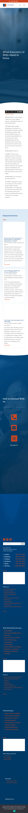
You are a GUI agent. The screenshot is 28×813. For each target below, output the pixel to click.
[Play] (6, 112)
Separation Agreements (9, 592)
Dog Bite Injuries (10, 720)
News (5, 244)
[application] (14, 111)
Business (5, 674)
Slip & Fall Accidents (11, 718)
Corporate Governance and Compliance (13, 687)
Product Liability (10, 725)
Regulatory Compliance (11, 649)
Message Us (14, 445)
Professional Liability (11, 729)
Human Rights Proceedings (12, 647)
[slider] (20, 111)
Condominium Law (9, 276)
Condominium (8, 644)
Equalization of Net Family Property (12, 606)
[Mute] (17, 112)
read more (7, 264)
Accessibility (8, 631)
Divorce (6, 596)
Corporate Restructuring (10, 686)
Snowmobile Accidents (12, 716)
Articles (14, 242)
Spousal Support (8, 601)
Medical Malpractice (11, 727)
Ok (14, 811)
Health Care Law (8, 689)
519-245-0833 (20, 561)
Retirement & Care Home (12, 638)
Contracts (6, 680)
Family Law (20, 242)
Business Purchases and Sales (11, 679)
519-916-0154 (20, 559)
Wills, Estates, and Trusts (9, 753)
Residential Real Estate (11, 781)
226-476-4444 (20, 557)
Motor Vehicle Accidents (12, 713)
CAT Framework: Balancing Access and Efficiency (12, 271)
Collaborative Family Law (10, 589)
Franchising (7, 682)
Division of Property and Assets (11, 598)
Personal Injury (8, 710)
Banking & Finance (8, 684)
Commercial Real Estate (11, 782)
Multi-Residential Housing (12, 628)
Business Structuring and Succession (12, 677)
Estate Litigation (7, 757)
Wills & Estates (7, 756)
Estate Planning (7, 759)
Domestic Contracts (8, 591)
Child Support (7, 599)
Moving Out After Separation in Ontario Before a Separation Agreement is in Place (13, 240)
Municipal (7, 654)
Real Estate (8, 778)
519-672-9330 (20, 554)
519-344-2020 (20, 564)
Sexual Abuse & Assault (12, 723)
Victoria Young (9, 114)
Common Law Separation (10, 594)
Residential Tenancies (11, 651)
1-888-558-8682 (19, 566)
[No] (26, 808)
